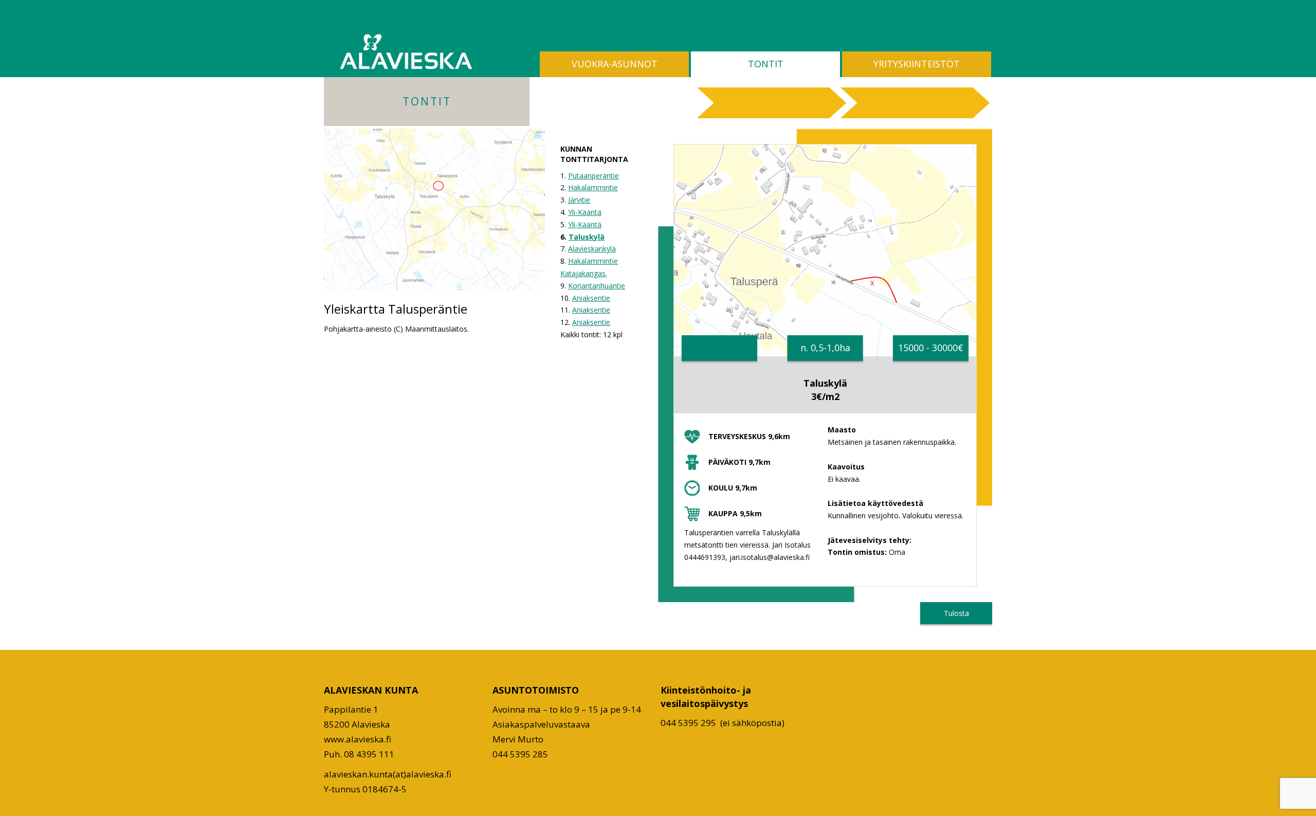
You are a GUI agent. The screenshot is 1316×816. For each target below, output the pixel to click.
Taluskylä (587, 237)
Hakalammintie (593, 187)
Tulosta (956, 613)
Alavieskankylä (592, 248)
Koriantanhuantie (596, 286)
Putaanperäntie (593, 175)
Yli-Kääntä (584, 212)
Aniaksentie (591, 298)
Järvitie (579, 200)
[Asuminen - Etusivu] (405, 51)
